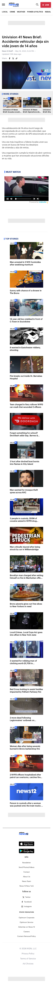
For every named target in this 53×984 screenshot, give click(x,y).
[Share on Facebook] (10, 58)
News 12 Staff (7, 51)
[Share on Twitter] (13, 58)
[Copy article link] (17, 58)
